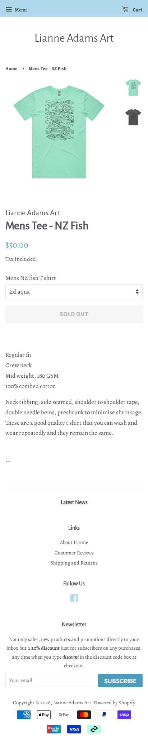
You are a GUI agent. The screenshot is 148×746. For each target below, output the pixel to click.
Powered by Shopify (114, 702)
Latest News (74, 502)
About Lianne (74, 542)
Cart (137, 10)
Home (11, 68)
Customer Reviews (74, 552)
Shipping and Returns (74, 562)
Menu (20, 9)
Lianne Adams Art (74, 38)
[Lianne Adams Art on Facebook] (74, 599)
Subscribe (120, 681)
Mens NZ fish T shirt (30, 278)
